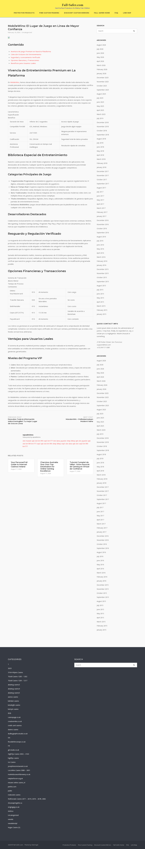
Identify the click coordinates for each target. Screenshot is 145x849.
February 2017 (102, 212)
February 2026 (102, 69)
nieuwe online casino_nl (16, 782)
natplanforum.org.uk (15, 778)
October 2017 (102, 179)
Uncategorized (27, 32)
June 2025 (100, 102)
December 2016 (103, 220)
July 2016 (100, 241)
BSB (9, 713)
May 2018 (100, 151)
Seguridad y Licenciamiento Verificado (25, 57)
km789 (40, 441)
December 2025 (103, 77)
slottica (10, 811)
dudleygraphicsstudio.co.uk (18, 734)
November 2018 (103, 126)
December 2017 (103, 171)
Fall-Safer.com (72, 5)
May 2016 (100, 249)
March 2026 (101, 65)
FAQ (116, 13)
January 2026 (101, 73)
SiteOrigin (35, 845)
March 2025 (101, 114)
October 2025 (102, 86)
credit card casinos (15, 725)
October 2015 (102, 277)
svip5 (45, 441)
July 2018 (100, 143)
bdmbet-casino (13, 701)
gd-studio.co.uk (13, 750)
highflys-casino (13, 758)
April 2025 (100, 110)
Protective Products (24, 13)
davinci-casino (13, 729)
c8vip (68, 441)
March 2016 (101, 257)
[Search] (134, 31)
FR (9, 746)
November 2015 (103, 273)
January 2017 (101, 216)
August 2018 (101, 139)
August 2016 (101, 237)
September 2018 (103, 135)
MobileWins (14, 82)
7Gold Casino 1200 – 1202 (17, 676)
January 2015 (101, 314)
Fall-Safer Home (102, 13)
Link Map (127, 13)
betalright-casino (14, 705)
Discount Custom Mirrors (76, 13)
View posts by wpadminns (32, 437)
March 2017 (101, 208)
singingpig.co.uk (13, 807)
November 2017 (103, 175)
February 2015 (102, 310)
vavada (10, 819)
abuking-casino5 (14, 693)
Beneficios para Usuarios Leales (23, 63)
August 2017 (101, 188)
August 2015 (101, 286)
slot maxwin (27, 441)
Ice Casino (12, 762)
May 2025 (100, 106)
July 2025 (100, 98)
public (10, 791)
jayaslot (63, 441)
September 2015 (103, 281)
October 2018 (102, 131)
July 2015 (100, 290)
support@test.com (104, 345)
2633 (10, 668)
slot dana (56, 441)
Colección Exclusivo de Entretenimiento (26, 54)
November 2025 (103, 82)
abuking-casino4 (14, 689)
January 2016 (101, 265)
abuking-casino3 (14, 685)
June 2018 (100, 147)
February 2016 (102, 261)
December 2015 (103, 269)
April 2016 (100, 253)
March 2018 (101, 159)
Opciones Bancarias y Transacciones (25, 60)
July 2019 (100, 118)
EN (9, 738)
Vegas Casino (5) (14, 827)
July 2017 (100, 192)
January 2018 (101, 167)
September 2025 (103, 90)
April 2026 (100, 61)
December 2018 (103, 122)
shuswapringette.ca (15, 803)
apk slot (35, 441)
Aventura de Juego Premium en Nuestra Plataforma (31, 51)
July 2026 (100, 49)
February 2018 (102, 163)
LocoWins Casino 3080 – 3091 (19, 770)
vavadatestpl (12, 823)
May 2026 (100, 57)
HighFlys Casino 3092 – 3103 (18, 754)
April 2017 (100, 204)
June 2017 (100, 196)
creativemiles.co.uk (15, 721)
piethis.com (12, 787)
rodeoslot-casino (14, 795)
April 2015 (100, 302)
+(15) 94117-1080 (103, 347)
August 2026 (101, 45)
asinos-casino (13, 697)
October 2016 (102, 228)
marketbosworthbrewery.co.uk (19, 774)
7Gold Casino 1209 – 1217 (17, 680)
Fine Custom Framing (49, 13)
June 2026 (100, 53)
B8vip (73, 441)
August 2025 (101, 94)
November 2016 (103, 224)
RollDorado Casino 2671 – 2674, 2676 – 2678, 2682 (27, 799)
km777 (50, 441)
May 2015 (100, 298)
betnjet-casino (13, 709)
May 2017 (100, 200)
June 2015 (100, 294)
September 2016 (103, 232)
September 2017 (103, 184)
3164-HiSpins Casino (15, 672)
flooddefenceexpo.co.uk (16, 742)
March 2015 (101, 306)
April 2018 (100, 155)
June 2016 (100, 245)
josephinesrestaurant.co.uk (18, 766)
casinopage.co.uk (14, 717)
